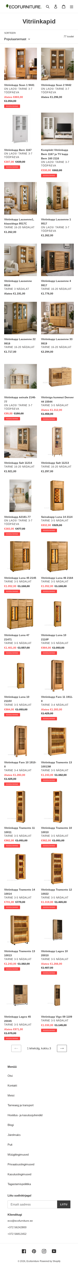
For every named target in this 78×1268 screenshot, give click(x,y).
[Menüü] (72, 6)
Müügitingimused (18, 1154)
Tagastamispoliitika (19, 1184)
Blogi (11, 1124)
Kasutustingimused (19, 1174)
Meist (11, 1095)
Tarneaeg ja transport (21, 1105)
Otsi (10, 1075)
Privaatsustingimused (21, 1164)
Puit (10, 1144)
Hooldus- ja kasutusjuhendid (25, 1115)
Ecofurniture (33, 1261)
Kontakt (12, 1085)
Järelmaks (14, 1134)
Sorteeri (10, 33)
